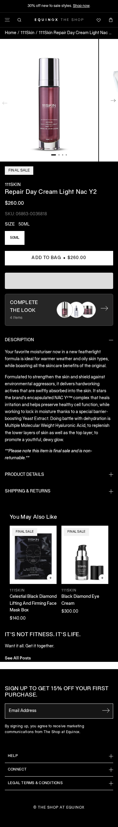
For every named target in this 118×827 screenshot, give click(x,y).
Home (10, 33)
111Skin (27, 33)
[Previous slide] (4, 102)
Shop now (81, 6)
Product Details (24, 475)
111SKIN (13, 185)
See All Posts (18, 657)
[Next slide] (113, 102)
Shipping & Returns (28, 491)
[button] (49, 100)
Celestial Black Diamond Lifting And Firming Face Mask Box (33, 603)
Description (19, 340)
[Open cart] (110, 20)
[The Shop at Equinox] (59, 19)
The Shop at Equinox (61, 807)
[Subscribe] (106, 710)
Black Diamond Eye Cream (80, 600)
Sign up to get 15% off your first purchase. (57, 692)
